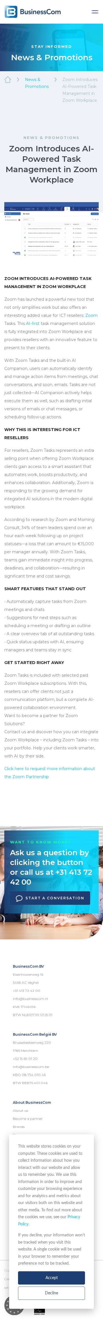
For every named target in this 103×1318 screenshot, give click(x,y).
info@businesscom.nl (30, 999)
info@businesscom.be (31, 1067)
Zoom (91, 315)
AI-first (32, 323)
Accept (51, 1278)
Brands (19, 1127)
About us (20, 1110)
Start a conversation (54, 898)
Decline (51, 1293)
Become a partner (28, 1118)
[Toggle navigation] (95, 11)
